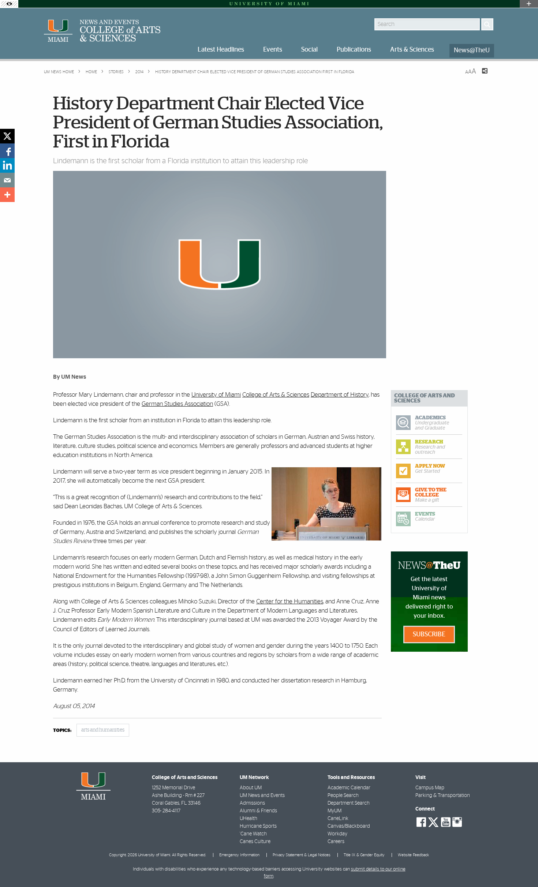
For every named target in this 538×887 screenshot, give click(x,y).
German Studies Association (177, 404)
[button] (522, 867)
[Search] (487, 24)
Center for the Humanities (289, 601)
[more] (7, 194)
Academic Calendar (349, 787)
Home (91, 72)
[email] (7, 180)
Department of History (340, 395)
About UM (251, 787)
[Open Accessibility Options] (9, 4)
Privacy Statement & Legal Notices (301, 855)
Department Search (349, 803)
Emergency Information (239, 855)
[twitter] (7, 136)
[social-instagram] (457, 822)
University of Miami (216, 395)
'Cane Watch (253, 834)
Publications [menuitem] (354, 49)
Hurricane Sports (258, 826)
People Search (343, 795)
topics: (62, 730)
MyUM (334, 810)
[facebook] (7, 150)
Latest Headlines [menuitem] (221, 49)
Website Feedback (413, 855)
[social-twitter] (433, 821)
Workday (337, 834)
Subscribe (429, 634)
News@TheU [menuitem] (472, 50)
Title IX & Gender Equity (364, 855)
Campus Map (429, 787)
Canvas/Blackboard (349, 826)
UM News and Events (262, 795)
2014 (138, 72)
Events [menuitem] (272, 49)
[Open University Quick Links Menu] (529, 4)
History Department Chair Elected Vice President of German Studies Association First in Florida (254, 72)
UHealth (248, 818)
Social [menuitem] (309, 49)
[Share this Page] (480, 75)
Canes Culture (255, 841)
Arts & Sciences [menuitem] (412, 49)
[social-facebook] (421, 822)
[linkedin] (7, 165)
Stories (116, 72)
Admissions (252, 803)
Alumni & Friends (258, 810)
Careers (336, 841)
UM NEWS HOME (59, 72)
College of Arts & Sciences (275, 395)
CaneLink (338, 818)
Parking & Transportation (442, 795)
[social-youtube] (446, 822)
